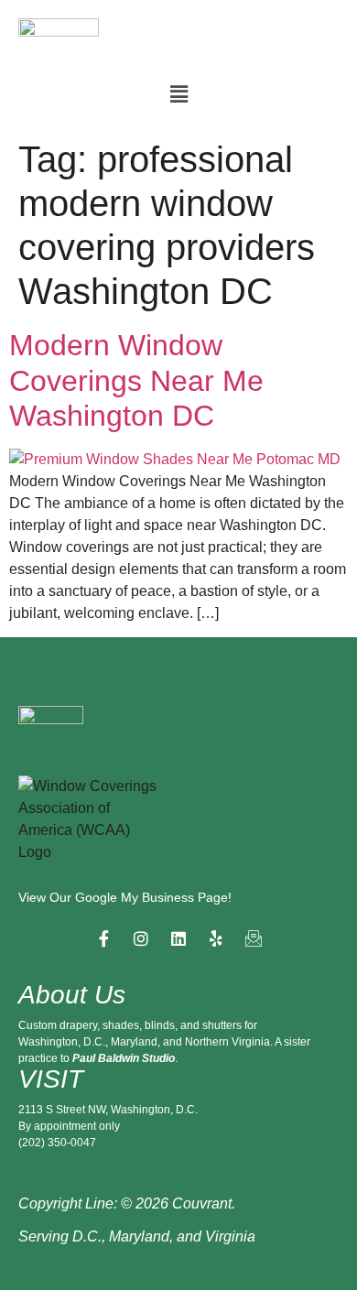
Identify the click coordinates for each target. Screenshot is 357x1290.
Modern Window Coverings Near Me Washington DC (136, 380)
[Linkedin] (178, 938)
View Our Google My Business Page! (125, 897)
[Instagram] (140, 938)
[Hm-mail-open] (253, 938)
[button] (178, 94)
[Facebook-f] (103, 938)
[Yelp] (216, 938)
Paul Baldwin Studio (123, 1058)
